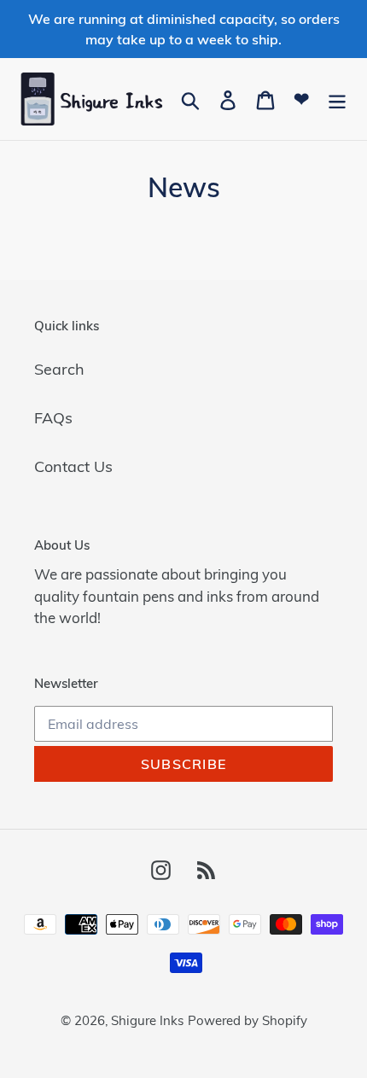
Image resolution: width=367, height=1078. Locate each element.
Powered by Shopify (247, 1020)
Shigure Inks (147, 1020)
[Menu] (337, 99)
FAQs (53, 418)
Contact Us (73, 466)
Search (59, 369)
